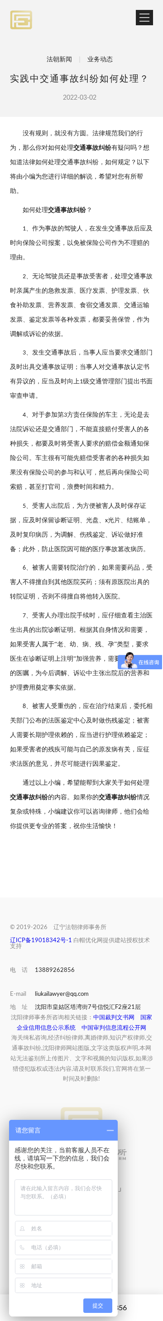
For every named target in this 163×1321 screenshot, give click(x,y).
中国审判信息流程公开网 (114, 1028)
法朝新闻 (59, 59)
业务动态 (101, 59)
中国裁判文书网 (113, 1018)
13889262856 (55, 970)
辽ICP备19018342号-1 (41, 941)
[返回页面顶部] (81, 1116)
